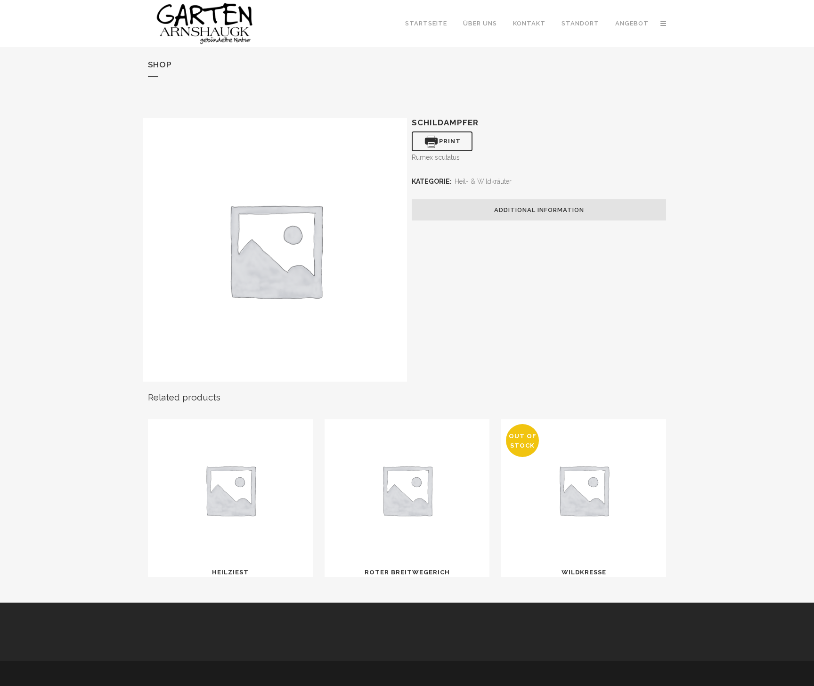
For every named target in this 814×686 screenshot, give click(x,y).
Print (450, 141)
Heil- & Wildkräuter (483, 181)
